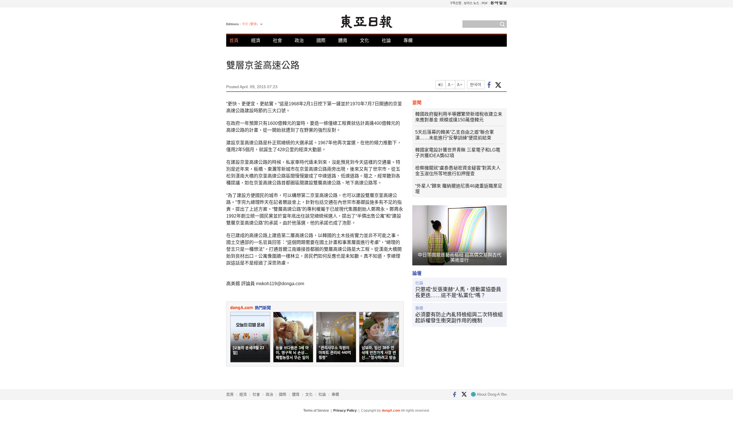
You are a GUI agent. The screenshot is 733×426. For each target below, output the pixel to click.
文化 (364, 40)
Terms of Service (316, 411)
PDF (485, 3)
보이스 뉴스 (471, 3)
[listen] (440, 84)
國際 (321, 40)
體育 (342, 40)
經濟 (255, 40)
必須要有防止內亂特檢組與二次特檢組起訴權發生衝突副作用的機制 (459, 318)
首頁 (234, 40)
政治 (299, 40)
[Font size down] (450, 84)
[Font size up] (460, 84)
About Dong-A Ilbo (491, 394)
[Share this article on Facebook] (489, 84)
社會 (277, 40)
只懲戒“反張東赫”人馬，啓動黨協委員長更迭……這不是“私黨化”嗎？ (458, 293)
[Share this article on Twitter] (498, 84)
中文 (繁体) (250, 24)
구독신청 (455, 3)
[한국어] (476, 84)
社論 (386, 40)
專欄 (408, 40)
